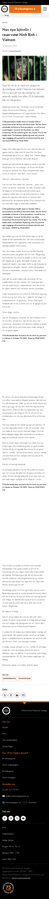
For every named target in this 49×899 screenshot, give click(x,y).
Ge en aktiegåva (8, 778)
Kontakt (5, 727)
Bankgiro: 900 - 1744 (10, 853)
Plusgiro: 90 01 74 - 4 (11, 847)
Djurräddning (9, 679)
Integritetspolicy (8, 834)
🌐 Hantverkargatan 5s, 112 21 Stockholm (19, 803)
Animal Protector (15, 51)
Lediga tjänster (7, 840)
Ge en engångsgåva (10, 765)
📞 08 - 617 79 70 (10, 790)
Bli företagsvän (8, 771)
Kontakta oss (8, 784)
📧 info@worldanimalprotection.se (15, 796)
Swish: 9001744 (9, 859)
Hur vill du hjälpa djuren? (15, 753)
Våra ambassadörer (9, 740)
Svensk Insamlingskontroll (21, 878)
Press (4, 734)
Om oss (6, 722)
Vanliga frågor (7, 746)
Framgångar (25, 679)
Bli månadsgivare (8, 759)
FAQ (4, 828)
